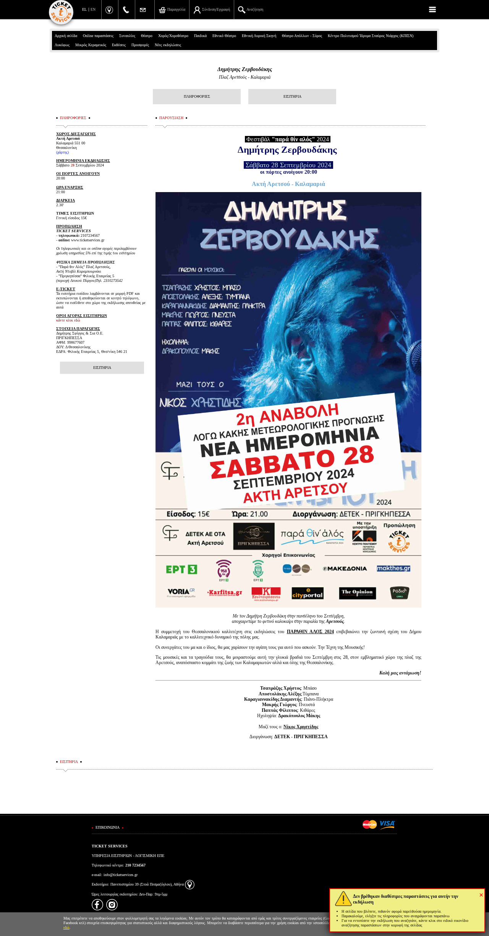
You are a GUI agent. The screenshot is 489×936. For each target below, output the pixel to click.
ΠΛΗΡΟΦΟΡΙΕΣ (197, 96)
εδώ (66, 927)
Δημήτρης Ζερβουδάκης (244, 69)
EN (93, 9)
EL (84, 9)
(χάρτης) (62, 152)
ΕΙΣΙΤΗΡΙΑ (292, 96)
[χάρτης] (189, 884)
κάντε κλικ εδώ (68, 320)
